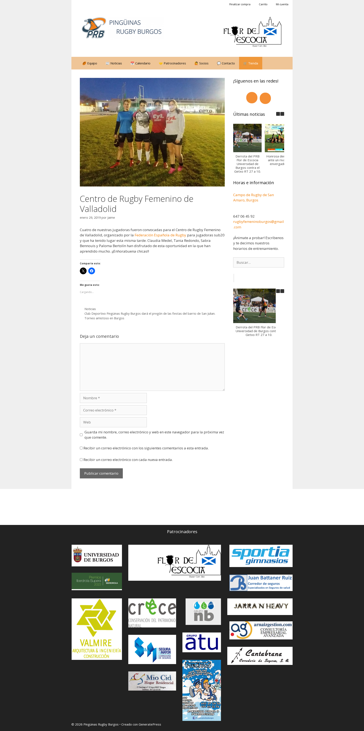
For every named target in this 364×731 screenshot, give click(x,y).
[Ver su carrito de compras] (267, 63)
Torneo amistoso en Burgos (104, 318)
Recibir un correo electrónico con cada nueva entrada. (128, 459)
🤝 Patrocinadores (172, 63)
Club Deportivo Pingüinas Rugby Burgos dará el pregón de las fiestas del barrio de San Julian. (149, 314)
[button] (282, 114)
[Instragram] (265, 98)
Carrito (263, 4)
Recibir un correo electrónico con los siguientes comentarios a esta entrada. (146, 448)
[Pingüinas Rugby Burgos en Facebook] (86, 507)
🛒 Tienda (250, 63)
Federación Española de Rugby (160, 235)
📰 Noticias (114, 63)
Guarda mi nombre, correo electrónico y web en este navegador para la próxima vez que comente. (154, 435)
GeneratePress (150, 724)
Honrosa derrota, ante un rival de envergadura (279, 160)
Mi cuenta (282, 4)
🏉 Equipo (89, 63)
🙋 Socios (201, 63)
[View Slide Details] (252, 32)
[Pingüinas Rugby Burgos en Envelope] (125, 507)
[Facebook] (251, 97)
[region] (252, 32)
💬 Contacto (226, 63)
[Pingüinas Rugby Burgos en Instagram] (105, 507)
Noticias (90, 309)
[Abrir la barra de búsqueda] (279, 63)
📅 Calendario (140, 63)
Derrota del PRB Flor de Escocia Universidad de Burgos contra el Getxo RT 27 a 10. (247, 163)
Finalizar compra (239, 4)
